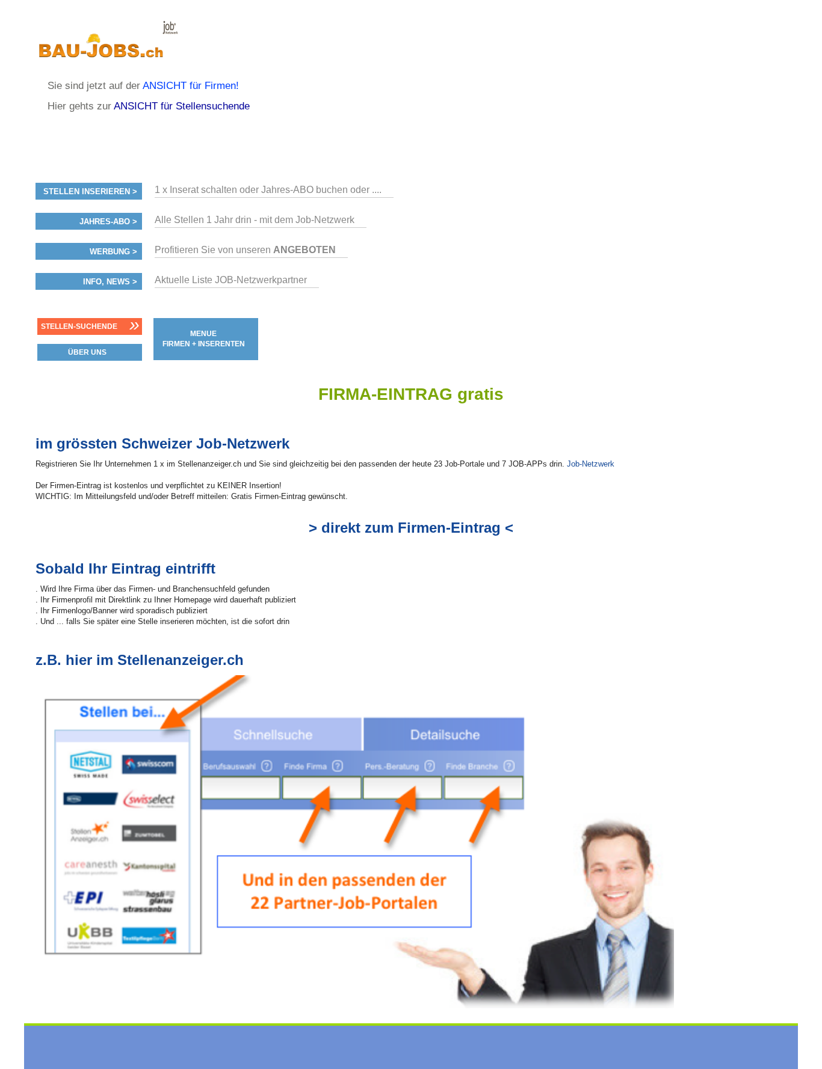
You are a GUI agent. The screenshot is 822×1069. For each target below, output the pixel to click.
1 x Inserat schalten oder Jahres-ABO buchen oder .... (268, 190)
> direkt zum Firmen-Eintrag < (411, 527)
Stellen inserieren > (90, 192)
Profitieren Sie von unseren (245, 250)
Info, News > (110, 282)
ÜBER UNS (87, 352)
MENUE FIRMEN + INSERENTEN (203, 338)
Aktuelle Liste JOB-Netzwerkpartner (231, 280)
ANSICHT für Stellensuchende (182, 106)
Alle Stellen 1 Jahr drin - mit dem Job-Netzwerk (254, 220)
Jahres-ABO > (108, 222)
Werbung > (113, 252)
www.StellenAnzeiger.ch (108, 44)
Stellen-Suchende (79, 326)
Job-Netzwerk (590, 463)
